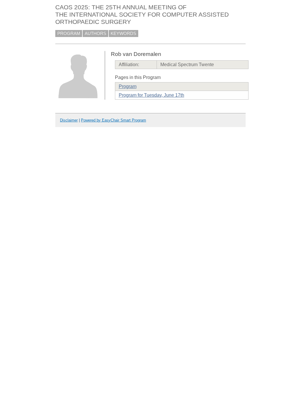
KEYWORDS (123, 33)
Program (127, 86)
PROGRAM (68, 33)
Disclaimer (69, 120)
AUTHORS (95, 33)
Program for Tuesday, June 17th (151, 95)
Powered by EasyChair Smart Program (113, 120)
